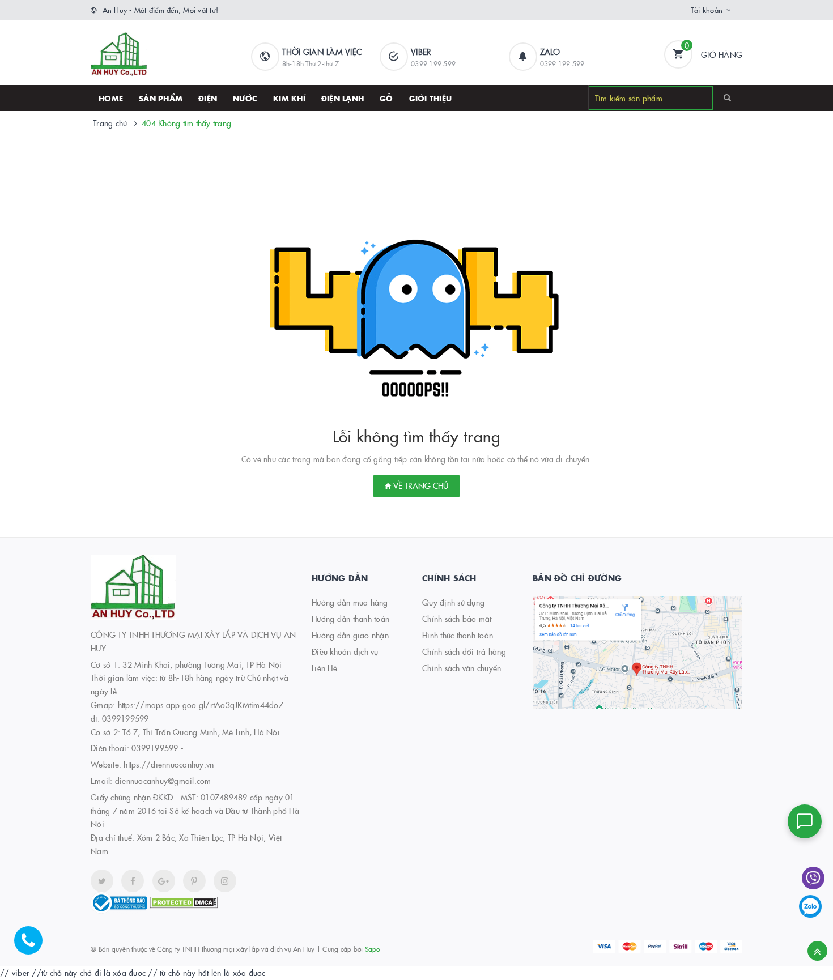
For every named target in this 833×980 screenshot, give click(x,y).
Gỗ (386, 98)
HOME (111, 98)
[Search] (727, 97)
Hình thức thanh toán (457, 635)
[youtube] (194, 881)
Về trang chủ (419, 485)
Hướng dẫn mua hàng (350, 602)
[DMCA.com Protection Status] (184, 901)
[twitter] (102, 881)
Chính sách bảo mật (457, 618)
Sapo (372, 948)
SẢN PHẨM (160, 98)
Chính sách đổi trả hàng (464, 651)
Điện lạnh (342, 98)
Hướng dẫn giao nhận (350, 635)
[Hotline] (34, 946)
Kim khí (289, 98)
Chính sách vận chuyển (461, 668)
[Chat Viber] (813, 878)
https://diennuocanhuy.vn (169, 764)
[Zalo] (810, 906)
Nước (245, 98)
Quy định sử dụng (453, 602)
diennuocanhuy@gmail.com (163, 780)
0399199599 (154, 747)
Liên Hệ (324, 668)
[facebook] (132, 881)
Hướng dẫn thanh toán (350, 618)
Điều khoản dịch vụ (345, 651)
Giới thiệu (430, 98)
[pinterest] (225, 881)
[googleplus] (163, 881)
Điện (207, 98)
